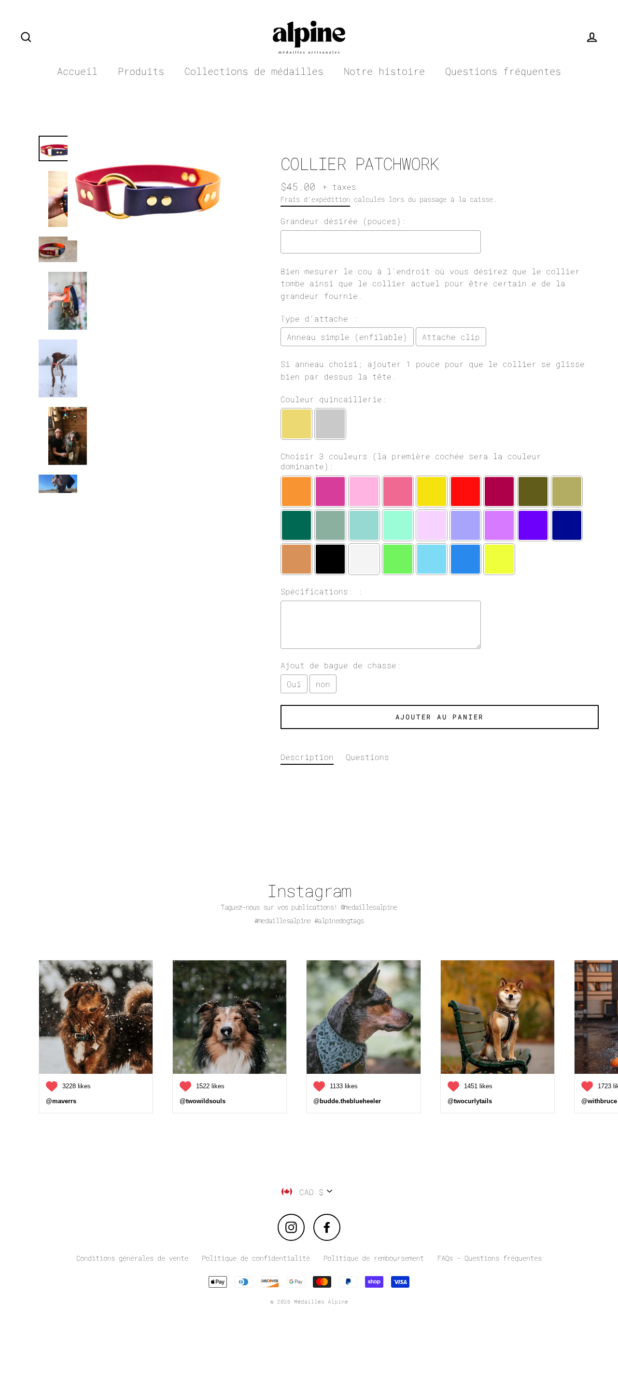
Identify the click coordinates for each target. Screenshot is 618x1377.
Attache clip (451, 337)
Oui (294, 684)
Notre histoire (384, 71)
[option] (153, 309)
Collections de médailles (253, 71)
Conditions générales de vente (132, 1258)
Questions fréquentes (503, 71)
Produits (141, 71)
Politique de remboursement (373, 1258)
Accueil (77, 71)
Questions (367, 757)
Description (307, 757)
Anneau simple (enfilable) (347, 337)
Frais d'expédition (315, 199)
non (323, 684)
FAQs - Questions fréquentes (489, 1258)
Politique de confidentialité (256, 1258)
